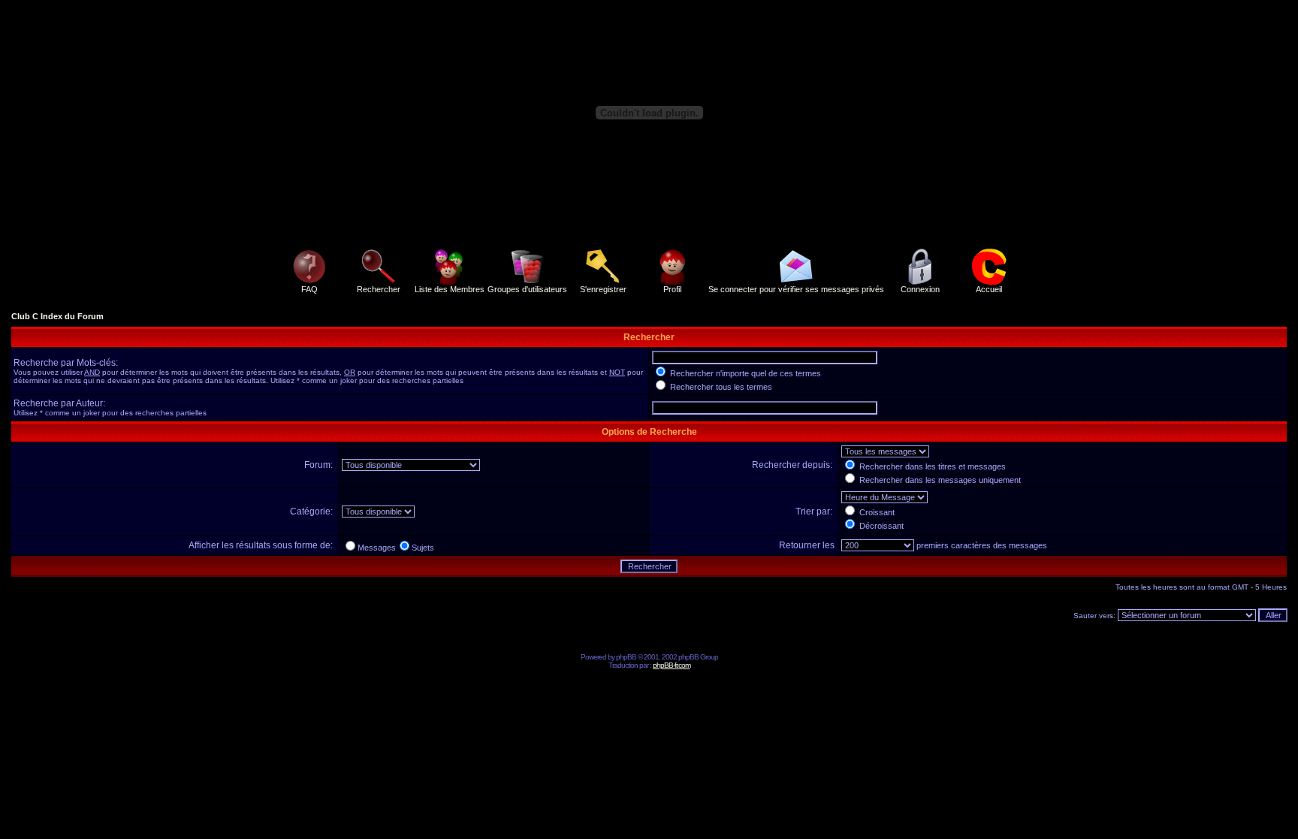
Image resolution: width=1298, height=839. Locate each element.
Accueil (989, 289)
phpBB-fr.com (671, 665)
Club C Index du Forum (57, 316)
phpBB (626, 657)
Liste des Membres (449, 289)
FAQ (309, 289)
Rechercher (378, 289)
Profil (672, 289)
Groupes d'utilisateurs (527, 289)
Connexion (920, 289)
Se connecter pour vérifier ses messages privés (796, 289)
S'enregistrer (603, 289)
